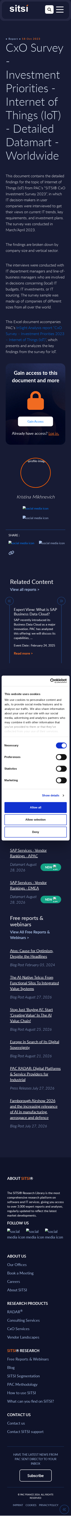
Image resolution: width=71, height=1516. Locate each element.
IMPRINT (18, 1505)
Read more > (23, 653)
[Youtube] (54, 1233)
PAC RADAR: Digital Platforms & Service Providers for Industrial (35, 1074)
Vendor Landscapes (23, 1337)
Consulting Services (23, 1320)
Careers (13, 1281)
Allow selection (35, 819)
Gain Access (35, 421)
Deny (35, 832)
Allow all (35, 807)
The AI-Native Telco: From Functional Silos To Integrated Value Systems (34, 983)
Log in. (53, 433)
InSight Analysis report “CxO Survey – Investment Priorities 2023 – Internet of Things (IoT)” (35, 333)
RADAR (15, 1311)
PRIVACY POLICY (48, 1505)
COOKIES (31, 1505)
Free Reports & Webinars (28, 1359)
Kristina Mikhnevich (35, 497)
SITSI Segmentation (23, 1375)
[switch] (61, 757)
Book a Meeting (20, 1273)
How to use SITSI (21, 1392)
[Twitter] (16, 1233)
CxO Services (18, 1328)
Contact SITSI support (25, 1431)
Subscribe (35, 1475)
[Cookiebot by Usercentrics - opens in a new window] (50, 680)
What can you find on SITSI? (30, 1401)
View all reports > (25, 589)
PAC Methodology (22, 1384)
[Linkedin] (35, 1233)
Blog (11, 1367)
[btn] (9, 601)
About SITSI (17, 1289)
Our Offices (17, 1264)
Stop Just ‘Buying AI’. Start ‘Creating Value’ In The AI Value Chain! (31, 1015)
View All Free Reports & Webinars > (30, 934)
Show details (50, 795)
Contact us (16, 1423)
